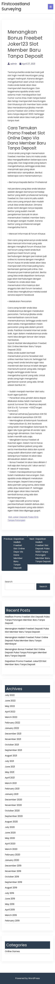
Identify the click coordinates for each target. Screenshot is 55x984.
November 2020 (13, 805)
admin (13, 63)
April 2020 (10, 843)
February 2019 (12, 920)
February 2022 (12, 722)
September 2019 (13, 882)
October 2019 (12, 876)
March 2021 (11, 783)
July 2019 (9, 893)
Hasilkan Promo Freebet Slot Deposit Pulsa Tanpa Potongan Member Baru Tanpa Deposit (27, 620)
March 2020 (11, 849)
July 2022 (10, 695)
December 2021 (13, 733)
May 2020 (10, 838)
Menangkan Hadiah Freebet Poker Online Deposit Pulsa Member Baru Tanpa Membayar (26, 640)
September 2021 (13, 750)
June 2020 (10, 832)
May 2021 (9, 772)
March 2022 (11, 717)
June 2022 (10, 700)
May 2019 (9, 904)
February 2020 (12, 854)
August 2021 (11, 755)
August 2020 (11, 821)
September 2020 (14, 816)
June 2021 (10, 766)
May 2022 (10, 706)
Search (8, 581)
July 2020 (10, 827)
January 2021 (11, 794)
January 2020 (12, 860)
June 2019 (10, 898)
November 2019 (13, 871)
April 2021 (10, 777)
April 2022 (10, 711)
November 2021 (13, 739)
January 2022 (12, 728)
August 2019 (11, 887)
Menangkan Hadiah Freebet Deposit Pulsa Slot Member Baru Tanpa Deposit (27, 630)
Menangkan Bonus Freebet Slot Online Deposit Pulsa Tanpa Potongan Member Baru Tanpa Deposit (26, 652)
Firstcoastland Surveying (16, 6)
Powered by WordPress (27, 978)
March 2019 (11, 915)
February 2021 (12, 788)
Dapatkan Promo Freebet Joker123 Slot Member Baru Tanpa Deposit (25, 663)
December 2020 (13, 799)
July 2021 (9, 761)
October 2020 (12, 810)
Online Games (12, 951)
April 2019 (10, 909)
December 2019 (13, 865)
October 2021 (12, 744)
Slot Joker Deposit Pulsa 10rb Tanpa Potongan (23, 518)
